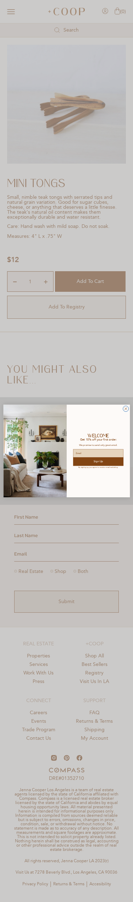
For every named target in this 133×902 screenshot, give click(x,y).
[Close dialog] (125, 409)
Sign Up (98, 461)
